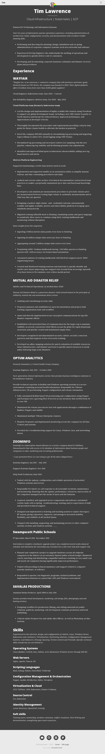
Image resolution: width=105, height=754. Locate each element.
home (57, 744)
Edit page (65, 744)
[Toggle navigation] (100, 2)
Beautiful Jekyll (57, 748)
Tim (3, 2)
